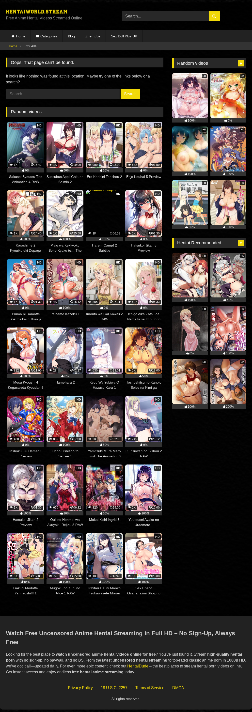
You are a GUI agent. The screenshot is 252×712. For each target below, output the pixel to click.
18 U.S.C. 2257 (114, 688)
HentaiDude (137, 666)
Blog (71, 36)
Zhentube (92, 36)
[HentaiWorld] (56, 12)
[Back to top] (236, 697)
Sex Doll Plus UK (124, 36)
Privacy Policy (80, 688)
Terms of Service (149, 688)
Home (20, 36)
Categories (48, 36)
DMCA (178, 688)
